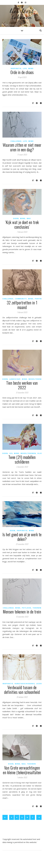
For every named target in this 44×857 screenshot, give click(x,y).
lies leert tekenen (22, 14)
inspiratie (16, 68)
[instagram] (25, 2)
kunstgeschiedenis (25, 684)
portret (39, 299)
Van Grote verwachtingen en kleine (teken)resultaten (22, 770)
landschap (15, 379)
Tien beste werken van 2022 (22, 385)
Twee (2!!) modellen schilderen (22, 459)
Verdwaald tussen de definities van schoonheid (22, 689)
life (25, 68)
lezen (39, 684)
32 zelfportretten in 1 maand (22, 305)
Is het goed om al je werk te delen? (22, 536)
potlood (26, 608)
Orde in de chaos (22, 72)
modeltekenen (36, 379)
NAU (29, 218)
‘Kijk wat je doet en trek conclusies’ (22, 224)
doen (16, 218)
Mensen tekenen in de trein (22, 612)
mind (30, 68)
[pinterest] (22, 2)
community (21, 299)
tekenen (37, 608)
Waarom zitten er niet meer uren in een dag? (22, 147)
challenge (16, 141)
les (11, 453)
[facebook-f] (18, 2)
